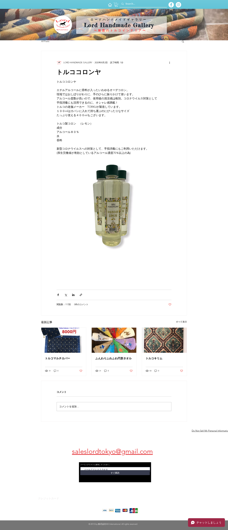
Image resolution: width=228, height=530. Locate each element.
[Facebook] (45, 500)
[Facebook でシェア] (58, 294)
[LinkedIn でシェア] (73, 294)
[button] (116, 4)
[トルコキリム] (164, 340)
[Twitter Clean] (51, 500)
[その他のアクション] (169, 63)
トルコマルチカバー (57, 358)
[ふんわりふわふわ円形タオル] (114, 340)
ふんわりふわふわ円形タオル (113, 358)
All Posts (45, 41)
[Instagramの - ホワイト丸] (178, 4)
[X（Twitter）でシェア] (65, 294)
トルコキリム (154, 358)
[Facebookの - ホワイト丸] (171, 4)
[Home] (110, 4)
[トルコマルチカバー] (63, 340)
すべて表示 (181, 321)
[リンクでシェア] (80, 294)
